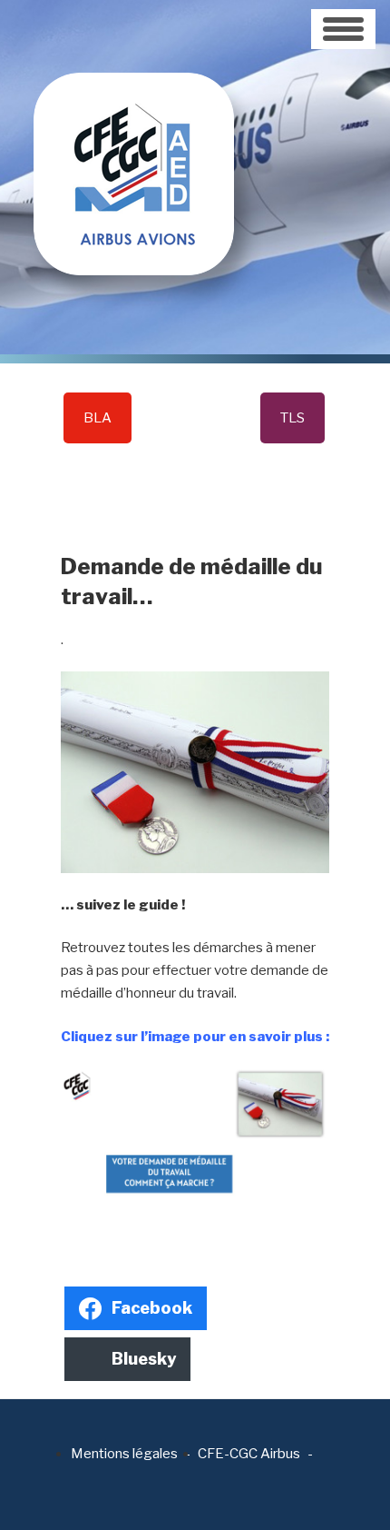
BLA (97, 418)
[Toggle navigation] (343, 29)
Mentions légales (124, 1454)
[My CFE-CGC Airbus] (134, 136)
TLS (292, 418)
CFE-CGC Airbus (249, 1454)
